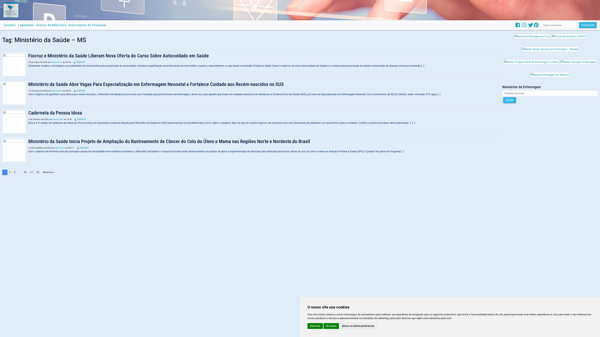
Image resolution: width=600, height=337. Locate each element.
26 (25, 172)
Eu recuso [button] (331, 326)
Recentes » (48, 172)
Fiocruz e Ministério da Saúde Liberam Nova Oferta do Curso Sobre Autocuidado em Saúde (118, 56)
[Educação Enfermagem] (578, 61)
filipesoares (57, 62)
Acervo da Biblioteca (51, 25)
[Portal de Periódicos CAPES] (568, 36)
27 (31, 172)
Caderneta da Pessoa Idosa (55, 113)
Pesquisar (588, 25)
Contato (10, 25)
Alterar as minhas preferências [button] (358, 326)
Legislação (26, 25)
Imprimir (80, 61)
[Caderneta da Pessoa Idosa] (15, 121)
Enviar (509, 100)
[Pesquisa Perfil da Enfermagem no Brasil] (531, 61)
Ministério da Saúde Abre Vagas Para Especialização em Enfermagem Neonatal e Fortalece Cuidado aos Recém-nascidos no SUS (156, 84)
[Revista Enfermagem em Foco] (532, 36)
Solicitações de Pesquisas (87, 25)
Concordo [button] (315, 326)
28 (38, 172)
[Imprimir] (74, 61)
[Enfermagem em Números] (550, 74)
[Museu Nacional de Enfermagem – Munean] (550, 49)
